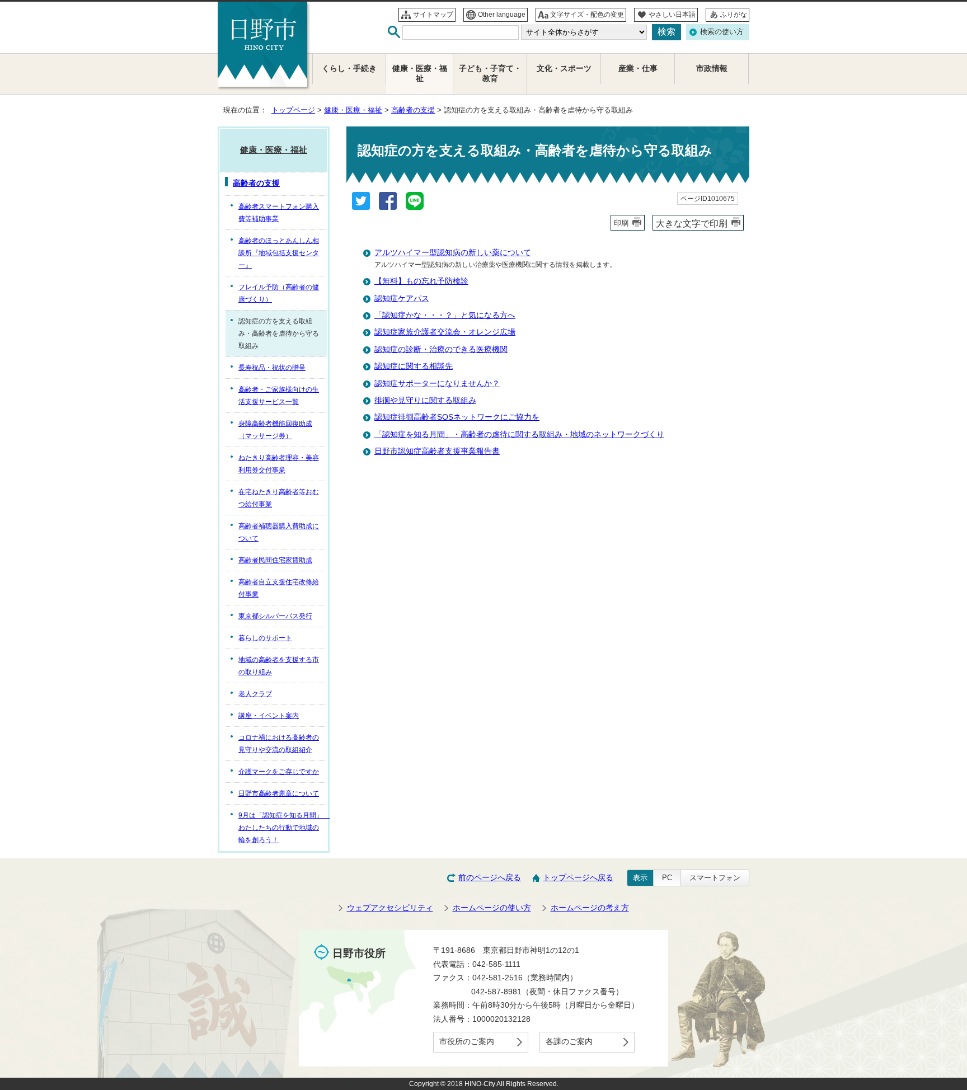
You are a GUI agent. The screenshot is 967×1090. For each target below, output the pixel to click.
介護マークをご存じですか (278, 772)
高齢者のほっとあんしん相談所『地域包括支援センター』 (278, 253)
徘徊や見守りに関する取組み (425, 400)
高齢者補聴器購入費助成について (278, 532)
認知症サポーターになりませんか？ (437, 383)
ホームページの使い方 (492, 908)
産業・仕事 (638, 68)
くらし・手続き (349, 68)
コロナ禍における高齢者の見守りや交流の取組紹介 (278, 744)
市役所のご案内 (466, 1041)
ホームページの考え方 (590, 908)
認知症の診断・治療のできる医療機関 (441, 349)
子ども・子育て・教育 (490, 73)
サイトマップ (433, 14)
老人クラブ (255, 694)
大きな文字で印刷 (691, 223)
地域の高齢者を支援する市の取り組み (278, 666)
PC (667, 877)
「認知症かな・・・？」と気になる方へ (444, 315)
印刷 (621, 223)
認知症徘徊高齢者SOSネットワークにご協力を (456, 417)
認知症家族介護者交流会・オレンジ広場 (444, 332)
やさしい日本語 (672, 14)
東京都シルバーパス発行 (275, 616)
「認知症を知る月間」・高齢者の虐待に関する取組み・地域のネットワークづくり (519, 434)
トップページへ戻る (578, 877)
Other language (501, 14)
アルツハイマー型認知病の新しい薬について (452, 252)
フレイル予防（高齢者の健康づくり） (278, 293)
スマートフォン (714, 877)
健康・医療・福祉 (353, 110)
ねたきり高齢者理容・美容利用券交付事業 (278, 464)
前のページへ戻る (489, 877)
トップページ (293, 110)
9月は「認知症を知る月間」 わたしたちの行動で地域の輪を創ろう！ (282, 827)
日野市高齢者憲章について (278, 793)
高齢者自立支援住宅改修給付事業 (278, 588)
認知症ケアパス (401, 298)
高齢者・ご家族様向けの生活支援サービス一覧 (278, 396)
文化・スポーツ (564, 68)
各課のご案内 (569, 1041)
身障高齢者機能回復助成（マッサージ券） (275, 430)
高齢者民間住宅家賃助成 (275, 560)
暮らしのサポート (265, 638)
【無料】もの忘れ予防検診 (421, 281)
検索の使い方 (722, 31)
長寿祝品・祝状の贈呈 (272, 368)
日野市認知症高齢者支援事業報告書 (437, 451)
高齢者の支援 (413, 110)
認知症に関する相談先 (413, 366)
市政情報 (711, 68)
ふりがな (733, 14)
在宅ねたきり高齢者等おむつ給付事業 (278, 498)
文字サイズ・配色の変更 (587, 14)
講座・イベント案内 (268, 716)
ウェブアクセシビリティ (390, 908)
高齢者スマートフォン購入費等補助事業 (278, 213)
